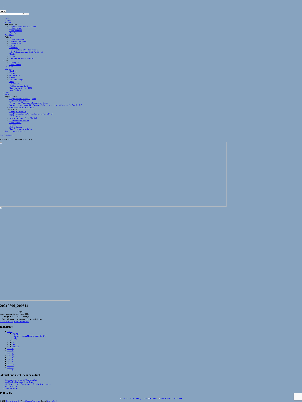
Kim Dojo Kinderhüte (17, 112)
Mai (14, 342)
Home (7, 18)
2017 (10, 366)
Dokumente (9, 67)
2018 (10, 363)
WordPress (36, 401)
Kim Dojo (13, 71)
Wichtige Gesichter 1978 (18, 86)
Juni (14, 340)
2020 (10, 359)
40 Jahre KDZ (14, 75)
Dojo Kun (13, 33)
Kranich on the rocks (12, 386)
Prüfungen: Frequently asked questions (23, 50)
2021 (10, 357)
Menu (3, 11)
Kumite (12, 54)
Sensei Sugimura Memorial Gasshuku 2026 (30, 336)
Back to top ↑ (52, 401)
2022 (10, 355)
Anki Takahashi (15, 90)
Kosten (12, 46)
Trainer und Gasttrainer (18, 41)
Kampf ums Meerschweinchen (20, 129)
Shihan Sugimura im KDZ (19, 101)
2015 (10, 370)
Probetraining (14, 48)
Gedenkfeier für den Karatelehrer (21, 107)
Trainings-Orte (14, 63)
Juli (14, 338)
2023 (10, 353)
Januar (15, 347)
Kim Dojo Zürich (6, 135)
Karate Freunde (15, 65)
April (14, 344)
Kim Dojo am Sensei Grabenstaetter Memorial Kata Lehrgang (28, 384)
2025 (10, 349)
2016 (10, 368)
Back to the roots (15, 127)
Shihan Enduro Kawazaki (19, 121)
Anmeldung (9, 35)
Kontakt (8, 22)
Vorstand (12, 73)
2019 (10, 361)
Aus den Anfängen (16, 80)
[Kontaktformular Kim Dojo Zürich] (133, 398)
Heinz (11, 82)
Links (7, 92)
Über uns (8, 69)
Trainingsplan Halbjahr (18, 39)
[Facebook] (153, 398)
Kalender (8, 20)
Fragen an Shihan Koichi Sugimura (22, 26)
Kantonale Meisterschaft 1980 (20, 88)
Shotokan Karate (15, 29)
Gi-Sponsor (13, 125)
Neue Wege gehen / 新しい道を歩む (23, 118)
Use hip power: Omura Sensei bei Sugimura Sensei (28, 103)
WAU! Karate (14, 116)
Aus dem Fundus (15, 84)
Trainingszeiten (15, 43)
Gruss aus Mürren (11, 388)
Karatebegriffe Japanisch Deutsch (21, 58)
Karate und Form (15, 31)
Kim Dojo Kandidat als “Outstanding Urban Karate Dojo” (31, 114)
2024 (10, 351)
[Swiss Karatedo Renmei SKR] (170, 398)
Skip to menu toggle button (15, 131)
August (15, 334)
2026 (10, 332)
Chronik (12, 77)
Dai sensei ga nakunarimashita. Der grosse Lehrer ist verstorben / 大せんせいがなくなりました (46, 105)
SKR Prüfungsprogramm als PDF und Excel (26, 52)
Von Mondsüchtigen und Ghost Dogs (19, 382)
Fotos (7, 94)
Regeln (12, 56)
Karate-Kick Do (15, 123)
